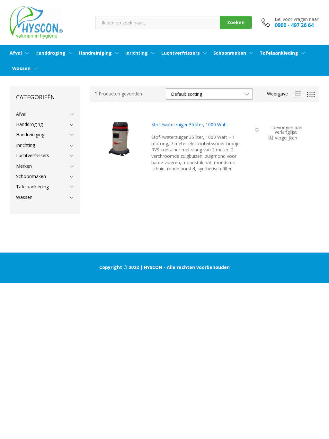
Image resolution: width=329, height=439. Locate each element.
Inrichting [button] (136, 53)
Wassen (24, 197)
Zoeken (236, 22)
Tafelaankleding (32, 187)
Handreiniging (30, 134)
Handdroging (29, 124)
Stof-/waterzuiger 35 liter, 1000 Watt (189, 125)
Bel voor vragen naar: (297, 19)
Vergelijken (286, 138)
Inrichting (25, 145)
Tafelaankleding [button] (279, 53)
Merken (24, 166)
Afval (21, 114)
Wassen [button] (21, 68)
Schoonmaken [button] (229, 53)
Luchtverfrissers (32, 155)
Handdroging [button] (50, 53)
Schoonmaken (31, 176)
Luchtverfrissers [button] (180, 53)
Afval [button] (16, 53)
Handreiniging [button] (95, 53)
